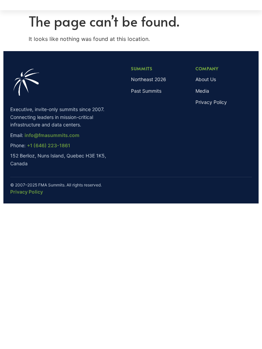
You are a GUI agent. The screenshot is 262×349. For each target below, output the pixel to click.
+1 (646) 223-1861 (48, 145)
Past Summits (146, 91)
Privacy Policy (211, 102)
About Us (205, 79)
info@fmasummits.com (52, 135)
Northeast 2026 (148, 79)
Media (202, 91)
